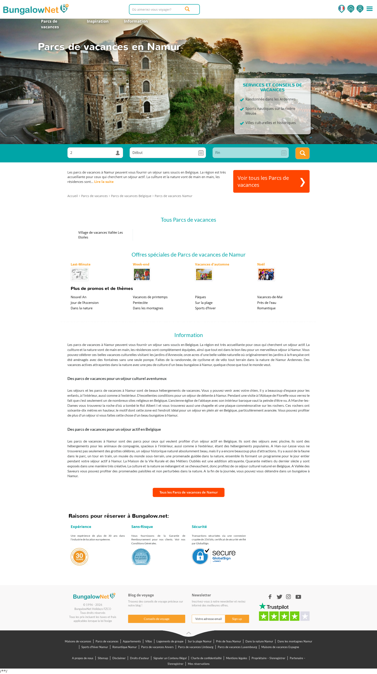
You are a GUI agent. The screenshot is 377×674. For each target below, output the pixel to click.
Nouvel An (78, 297)
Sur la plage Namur (200, 641)
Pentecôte (140, 302)
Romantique (266, 308)
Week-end (141, 264)
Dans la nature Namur (259, 641)
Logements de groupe (169, 641)
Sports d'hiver (205, 308)
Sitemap (103, 658)
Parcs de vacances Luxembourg (237, 647)
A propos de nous (82, 658)
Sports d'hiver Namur (94, 647)
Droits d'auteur (139, 658)
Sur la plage (203, 302)
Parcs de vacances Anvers (157, 647)
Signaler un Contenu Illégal (170, 658)
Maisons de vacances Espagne (280, 647)
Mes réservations (199, 663)
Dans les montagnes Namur (295, 641)
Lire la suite (104, 181)
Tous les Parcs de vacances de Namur (188, 492)
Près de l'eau (266, 302)
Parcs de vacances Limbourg (195, 647)
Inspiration (98, 21)
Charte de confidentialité (206, 658)
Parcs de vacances (50, 24)
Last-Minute (81, 264)
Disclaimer (119, 658)
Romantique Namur (124, 647)
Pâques (200, 297)
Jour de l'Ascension (85, 302)
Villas (148, 641)
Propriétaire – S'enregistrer (268, 658)
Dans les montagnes (148, 308)
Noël (261, 264)
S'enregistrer (359, 9)
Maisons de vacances (78, 641)
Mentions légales (236, 658)
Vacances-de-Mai (270, 297)
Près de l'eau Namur (228, 641)
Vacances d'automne (212, 264)
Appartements (132, 641)
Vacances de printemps (150, 297)
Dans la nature (82, 308)
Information (136, 21)
